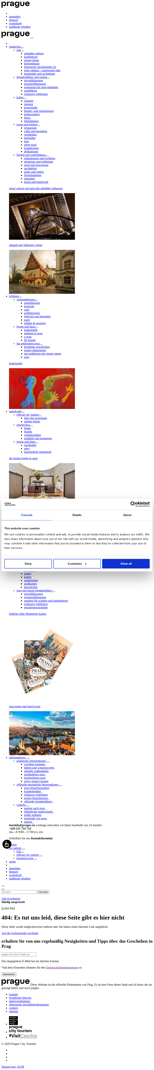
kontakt (13, 994)
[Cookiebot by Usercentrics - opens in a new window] (133, 504)
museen (28, 104)
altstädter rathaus (34, 53)
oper (26, 309)
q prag (28, 336)
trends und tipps (26, 326)
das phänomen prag (28, 343)
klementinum (31, 63)
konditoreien (31, 148)
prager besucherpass (36, 798)
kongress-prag (25, 858)
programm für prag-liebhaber (41, 87)
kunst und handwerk (36, 182)
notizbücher (31, 580)
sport (27, 319)
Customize (75, 563)
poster (27, 573)
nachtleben (30, 168)
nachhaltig (30, 445)
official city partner (28, 414)
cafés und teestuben (35, 131)
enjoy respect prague (36, 781)
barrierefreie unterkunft (37, 451)
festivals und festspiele (37, 316)
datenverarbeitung (19, 1001)
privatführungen (33, 80)
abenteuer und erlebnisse (38, 161)
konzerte (29, 306)
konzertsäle (30, 107)
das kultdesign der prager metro (42, 353)
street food (30, 144)
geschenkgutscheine (36, 607)
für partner (15, 848)
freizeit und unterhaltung (31, 154)
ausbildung (30, 90)
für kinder (30, 340)
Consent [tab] (26, 515)
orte (19, 50)
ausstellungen (32, 303)
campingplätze (32, 435)
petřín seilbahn (32, 815)
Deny (28, 563)
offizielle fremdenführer (39, 801)
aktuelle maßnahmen (36, 771)
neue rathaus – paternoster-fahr (42, 70)
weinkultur (30, 134)
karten (27, 577)
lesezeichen (31, 587)
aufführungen (32, 313)
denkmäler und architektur (39, 73)
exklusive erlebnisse (36, 94)
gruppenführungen (35, 83)
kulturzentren (32, 114)
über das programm (35, 418)
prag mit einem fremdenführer (34, 590)
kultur (20, 97)
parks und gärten (34, 171)
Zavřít (20, 1066)
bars (26, 141)
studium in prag (33, 333)
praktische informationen (32, 760)
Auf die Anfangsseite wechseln (20, 933)
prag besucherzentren (36, 788)
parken (29, 821)
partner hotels (32, 421)
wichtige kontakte (35, 764)
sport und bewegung (36, 165)
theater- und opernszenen (39, 111)
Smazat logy (9, 1066)
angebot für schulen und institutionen (46, 600)
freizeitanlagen (32, 175)
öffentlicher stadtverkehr (39, 811)
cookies (13, 1008)
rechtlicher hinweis (20, 997)
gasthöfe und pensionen (38, 438)
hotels (27, 428)
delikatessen (31, 151)
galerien (28, 100)
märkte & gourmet (35, 323)
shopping (29, 178)
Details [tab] (77, 515)
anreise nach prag (35, 808)
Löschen (43, 892)
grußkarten (30, 583)
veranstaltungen (26, 299)
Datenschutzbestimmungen (62, 967)
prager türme (31, 60)
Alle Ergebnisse (11, 898)
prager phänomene (35, 350)
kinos (27, 117)
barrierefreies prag (34, 777)
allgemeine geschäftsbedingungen (29, 1004)
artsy (27, 448)
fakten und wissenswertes (39, 767)
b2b (19, 851)
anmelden (14, 16)
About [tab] (127, 515)
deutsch (13, 20)
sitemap (13, 1011)
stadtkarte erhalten (19, 26)
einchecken (23, 424)
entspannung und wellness (39, 158)
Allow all (126, 563)
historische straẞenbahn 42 (40, 67)
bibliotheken (31, 121)
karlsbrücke (31, 56)
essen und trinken (27, 124)
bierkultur (29, 138)
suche (12, 861)
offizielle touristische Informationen (38, 784)
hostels (28, 431)
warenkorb (15, 23)
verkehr (21, 804)
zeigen (13, 844)
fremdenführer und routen (32, 77)
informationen (18, 757)
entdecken (15, 46)
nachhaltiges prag (35, 774)
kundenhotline (33, 791)
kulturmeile (30, 330)
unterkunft (15, 411)
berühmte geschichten (37, 346)
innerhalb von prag (36, 818)
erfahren (14, 296)
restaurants (30, 127)
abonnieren (9, 974)
